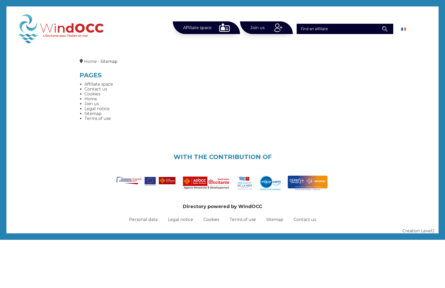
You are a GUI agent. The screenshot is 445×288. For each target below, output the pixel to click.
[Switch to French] (403, 29)
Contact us (95, 89)
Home (90, 61)
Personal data (143, 219)
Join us (257, 27)
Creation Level (419, 230)
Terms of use (97, 118)
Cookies (92, 94)
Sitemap (92, 113)
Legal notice (97, 108)
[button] (385, 28)
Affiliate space (197, 27)
